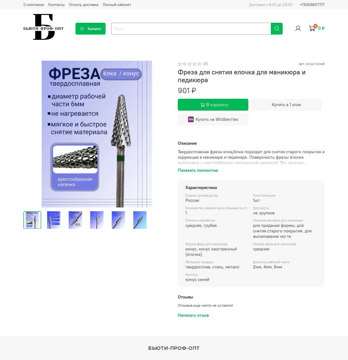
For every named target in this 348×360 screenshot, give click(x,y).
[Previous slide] (31, 134)
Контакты (56, 4)
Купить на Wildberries (217, 119)
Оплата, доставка (83, 4)
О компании (33, 4)
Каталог (95, 28)
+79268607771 (312, 4)
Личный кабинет (117, 4)
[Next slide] (162, 134)
